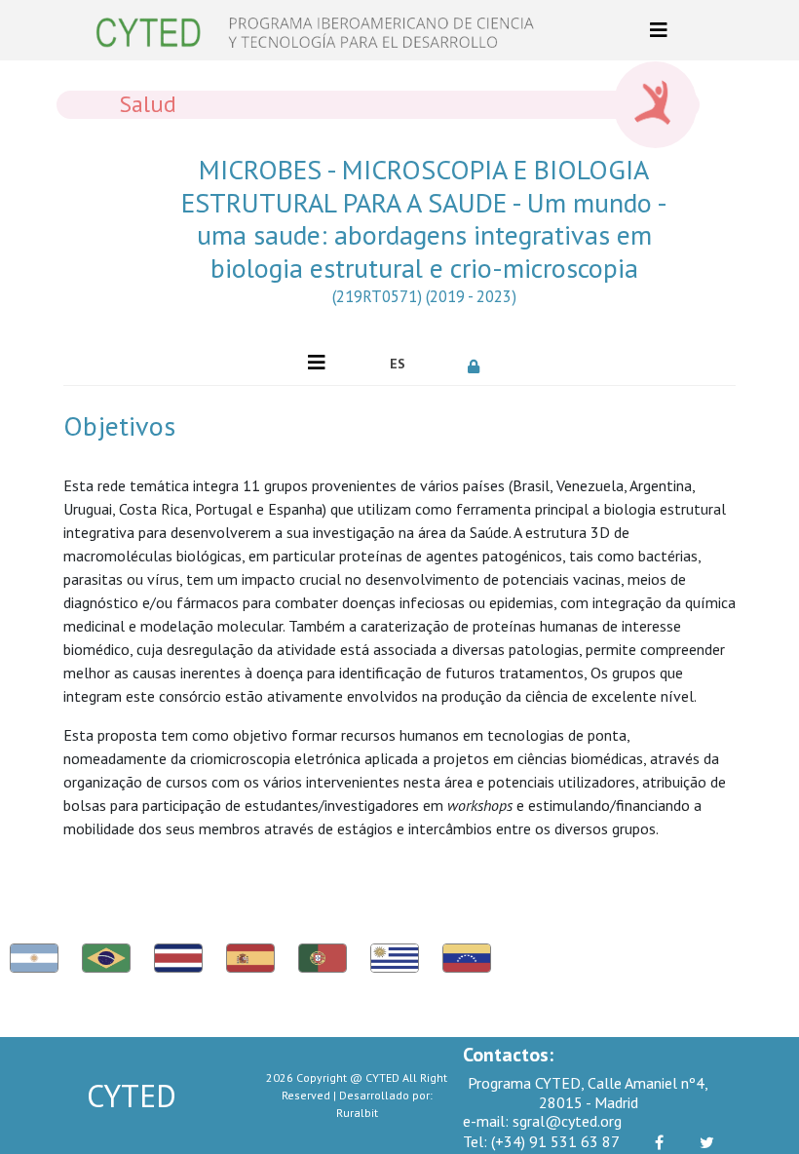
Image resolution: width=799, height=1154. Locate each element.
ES (397, 363)
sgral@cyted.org (542, 1121)
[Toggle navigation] (658, 30)
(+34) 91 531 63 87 (541, 1141)
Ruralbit (357, 1112)
